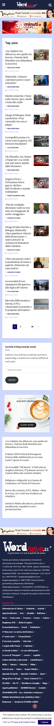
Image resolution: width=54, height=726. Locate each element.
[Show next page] (38, 326)
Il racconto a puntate (11, 641)
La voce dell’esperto (29, 650)
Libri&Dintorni (36, 659)
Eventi (24, 627)
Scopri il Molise (31, 669)
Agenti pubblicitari (10, 687)
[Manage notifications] (34, 706)
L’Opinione (27, 645)
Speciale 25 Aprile (10, 673)
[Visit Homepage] (26, 5)
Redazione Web (13, 87)
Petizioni (23, 664)
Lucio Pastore (12, 148)
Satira (18, 669)
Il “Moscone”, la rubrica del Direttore (17, 631)
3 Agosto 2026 (12, 199)
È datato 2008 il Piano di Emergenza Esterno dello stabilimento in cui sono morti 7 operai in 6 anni (24, 457)
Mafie (4, 664)
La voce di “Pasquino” (11, 655)
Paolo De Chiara (13, 68)
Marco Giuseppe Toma (16, 196)
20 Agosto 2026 (13, 109)
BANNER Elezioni (28, 687)
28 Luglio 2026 (12, 295)
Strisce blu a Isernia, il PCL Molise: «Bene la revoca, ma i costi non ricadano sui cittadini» (25, 493)
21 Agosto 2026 (13, 90)
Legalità (36, 655)
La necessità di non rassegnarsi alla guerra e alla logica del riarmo (18, 284)
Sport (42, 673)
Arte (22, 613)
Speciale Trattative (29, 673)
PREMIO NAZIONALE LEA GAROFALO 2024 (20, 697)
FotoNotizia (35, 627)
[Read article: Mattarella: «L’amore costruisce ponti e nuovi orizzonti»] (41, 80)
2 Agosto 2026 (12, 253)
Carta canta (15, 617)
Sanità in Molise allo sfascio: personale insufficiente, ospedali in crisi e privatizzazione (24, 506)
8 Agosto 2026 (12, 151)
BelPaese (41, 613)
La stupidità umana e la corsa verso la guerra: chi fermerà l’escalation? (18, 140)
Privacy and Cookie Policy (23, 722)
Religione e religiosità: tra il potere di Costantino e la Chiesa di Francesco (23, 482)
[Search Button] (50, 5)
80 (32, 326)
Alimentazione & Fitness (12, 608)
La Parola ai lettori (10, 650)
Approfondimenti (9, 613)
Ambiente (30, 608)
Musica (13, 664)
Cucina (37, 617)
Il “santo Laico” (8, 636)
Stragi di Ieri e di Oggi (11, 678)
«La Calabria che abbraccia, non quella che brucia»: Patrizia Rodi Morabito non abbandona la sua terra (18, 57)
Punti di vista (7, 669)
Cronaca (26, 617)
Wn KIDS (6, 683)
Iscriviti (11, 380)
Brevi (4, 617)
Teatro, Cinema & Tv (32, 678)
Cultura (46, 617)
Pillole (32, 664)
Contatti (42, 687)
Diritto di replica (25, 622)
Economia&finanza (10, 627)
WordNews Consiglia (30, 683)
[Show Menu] (3, 5)
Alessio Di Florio (13, 218)
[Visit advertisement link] (27, 14)
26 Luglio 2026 (12, 317)
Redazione (6, 701)
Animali (41, 608)
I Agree (44, 722)
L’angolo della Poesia (11, 645)
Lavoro (27, 655)
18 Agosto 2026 (13, 132)
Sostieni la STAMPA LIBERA (26, 701)
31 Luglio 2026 (12, 276)
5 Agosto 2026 (12, 174)
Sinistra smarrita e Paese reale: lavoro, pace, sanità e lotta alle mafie (18, 99)
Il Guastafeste (24, 636)
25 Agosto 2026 (13, 71)
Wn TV (15, 683)
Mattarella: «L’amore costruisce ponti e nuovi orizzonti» (17, 79)
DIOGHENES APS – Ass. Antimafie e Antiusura (22, 692)
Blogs (45, 683)
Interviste (27, 641)
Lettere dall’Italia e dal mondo (14, 659)
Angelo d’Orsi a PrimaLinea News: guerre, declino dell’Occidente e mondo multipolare (17, 185)
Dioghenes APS (8, 622)
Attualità (30, 613)
